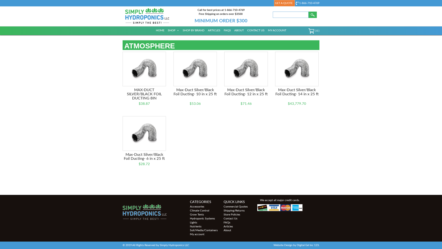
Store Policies (232, 214)
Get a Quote (284, 3)
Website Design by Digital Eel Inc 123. (296, 245)
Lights (193, 222)
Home (160, 30)
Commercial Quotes (236, 206)
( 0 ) (316, 30)
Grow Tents (197, 214)
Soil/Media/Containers (204, 230)
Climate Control (199, 210)
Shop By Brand (193, 30)
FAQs (227, 30)
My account (277, 30)
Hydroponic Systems (202, 218)
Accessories (197, 206)
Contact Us (256, 30)
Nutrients (195, 226)
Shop (171, 30)
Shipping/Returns (234, 210)
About (239, 30)
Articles (214, 30)
